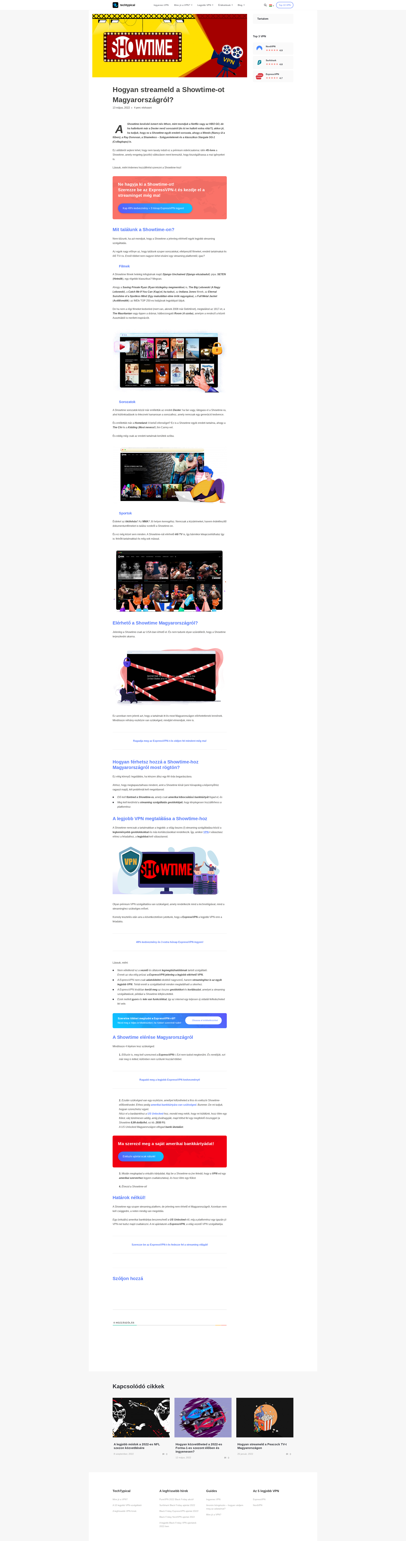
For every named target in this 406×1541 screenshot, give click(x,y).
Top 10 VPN (285, 5)
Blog (240, 5)
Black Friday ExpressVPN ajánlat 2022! (179, 1511)
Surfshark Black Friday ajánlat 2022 (177, 1505)
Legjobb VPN (204, 5)
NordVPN (257, 1505)
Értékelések (224, 5)
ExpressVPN (259, 1499)
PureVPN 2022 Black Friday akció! (176, 1499)
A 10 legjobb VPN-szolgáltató (127, 1505)
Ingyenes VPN (161, 5)
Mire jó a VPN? (182, 5)
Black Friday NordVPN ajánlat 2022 (177, 1517)
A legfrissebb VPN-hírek (124, 1511)
